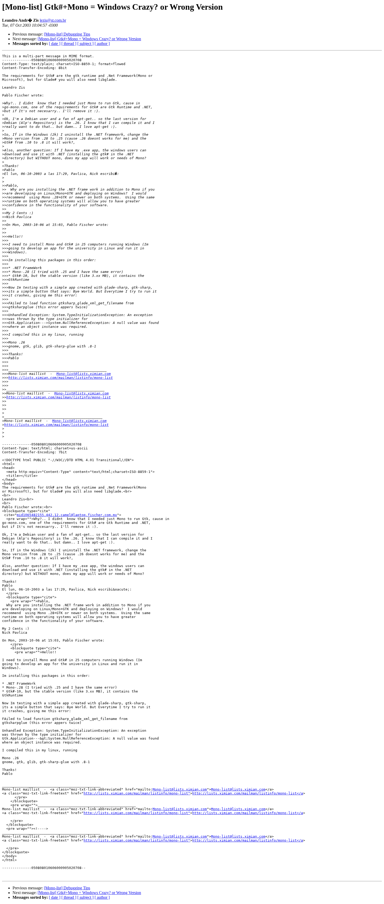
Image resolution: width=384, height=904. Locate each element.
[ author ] (102, 43)
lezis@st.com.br (53, 20)
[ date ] (54, 43)
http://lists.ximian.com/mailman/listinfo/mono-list (60, 378)
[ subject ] (85, 43)
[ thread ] (68, 43)
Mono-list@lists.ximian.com (83, 374)
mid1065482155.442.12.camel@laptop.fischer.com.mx (67, 515)
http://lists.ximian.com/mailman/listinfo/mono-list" (137, 793)
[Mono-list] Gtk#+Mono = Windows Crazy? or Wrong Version (89, 39)
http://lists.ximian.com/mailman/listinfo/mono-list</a (247, 793)
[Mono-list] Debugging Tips (67, 34)
